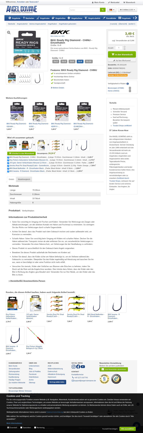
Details (11, 179)
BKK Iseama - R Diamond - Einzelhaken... (114, 316)
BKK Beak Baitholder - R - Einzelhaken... (95, 315)
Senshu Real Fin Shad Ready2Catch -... (55, 315)
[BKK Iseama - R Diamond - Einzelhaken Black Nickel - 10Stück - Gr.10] (15, 335)
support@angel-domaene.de (85, 381)
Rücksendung (14, 374)
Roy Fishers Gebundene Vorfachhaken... (12, 316)
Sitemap (32, 383)
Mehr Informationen (14, 423)
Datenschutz (52, 371)
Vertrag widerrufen (56, 382)
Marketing (41, 427)
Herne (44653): (114, 91)
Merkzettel (115, 2)
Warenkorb (130, 2)
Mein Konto (99, 2)
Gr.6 (72, 61)
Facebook (32, 374)
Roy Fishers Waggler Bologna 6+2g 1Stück (34, 347)
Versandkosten (14, 369)
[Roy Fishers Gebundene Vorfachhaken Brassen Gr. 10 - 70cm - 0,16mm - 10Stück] (27, 145)
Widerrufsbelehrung (55, 369)
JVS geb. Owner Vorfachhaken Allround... (32, 316)
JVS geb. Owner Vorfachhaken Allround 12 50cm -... (29, 163)
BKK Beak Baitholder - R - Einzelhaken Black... (27, 168)
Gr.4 (64, 61)
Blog (30, 369)
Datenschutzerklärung (55, 412)
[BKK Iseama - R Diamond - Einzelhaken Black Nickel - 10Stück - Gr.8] (84, 145)
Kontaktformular (78, 375)
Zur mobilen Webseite (17, 383)
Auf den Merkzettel (123, 60)
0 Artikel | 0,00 (127, 10)
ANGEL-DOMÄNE (23, 9)
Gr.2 (56, 61)
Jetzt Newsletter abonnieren (115, 369)
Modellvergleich (24, 179)
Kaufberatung (14, 377)
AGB (49, 366)
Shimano (28, 391)
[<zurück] (113, 24)
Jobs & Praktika (35, 371)
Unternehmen (34, 366)
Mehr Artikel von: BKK (58, 36)
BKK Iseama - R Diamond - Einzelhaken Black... (27, 171)
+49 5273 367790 (81, 377)
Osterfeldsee (34, 377)
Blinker (21, 391)
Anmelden (21, 2)
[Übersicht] (123, 24)
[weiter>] (132, 24)
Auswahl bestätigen (110, 429)
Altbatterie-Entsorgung (56, 374)
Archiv (31, 380)
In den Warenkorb (124, 54)
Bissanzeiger (14, 391)
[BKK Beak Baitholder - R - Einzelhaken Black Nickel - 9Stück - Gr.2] (69, 145)
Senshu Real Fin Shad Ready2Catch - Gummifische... (29, 166)
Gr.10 (88, 61)
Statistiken (27, 427)
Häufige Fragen (15, 380)
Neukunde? (34, 2)
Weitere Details (58, 88)
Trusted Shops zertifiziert (122, 126)
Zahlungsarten (14, 371)
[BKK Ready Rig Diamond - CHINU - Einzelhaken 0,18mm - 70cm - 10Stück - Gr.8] (12, 78)
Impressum (52, 377)
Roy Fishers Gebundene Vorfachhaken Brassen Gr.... (29, 160)
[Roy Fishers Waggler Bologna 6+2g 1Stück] (35, 335)
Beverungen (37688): (116, 88)
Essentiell (13, 427)
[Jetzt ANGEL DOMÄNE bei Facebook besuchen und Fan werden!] (74, 368)
